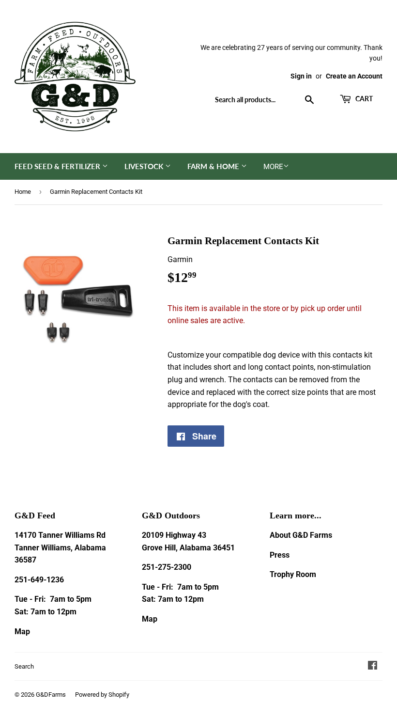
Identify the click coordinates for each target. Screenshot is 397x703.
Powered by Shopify (102, 694)
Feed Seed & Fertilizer (58, 166)
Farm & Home (214, 166)
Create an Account (354, 76)
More (273, 166)
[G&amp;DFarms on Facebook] (372, 666)
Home (23, 191)
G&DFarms (51, 694)
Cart (363, 98)
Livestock (144, 166)
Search (24, 666)
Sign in (301, 76)
